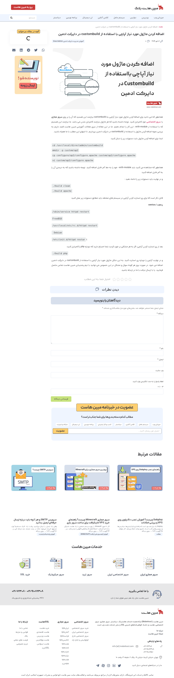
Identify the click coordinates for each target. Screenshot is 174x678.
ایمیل (160, 359)
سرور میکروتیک (56, 574)
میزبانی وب (159, 17)
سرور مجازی (56, 117)
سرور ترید (87, 574)
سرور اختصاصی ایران (118, 574)
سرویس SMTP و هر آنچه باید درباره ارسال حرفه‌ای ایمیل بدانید (35, 521)
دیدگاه (160, 313)
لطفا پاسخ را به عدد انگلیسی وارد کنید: (148, 381)
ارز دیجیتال (87, 17)
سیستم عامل (119, 17)
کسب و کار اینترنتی (104, 424)
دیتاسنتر (57, 17)
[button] (43, 50)
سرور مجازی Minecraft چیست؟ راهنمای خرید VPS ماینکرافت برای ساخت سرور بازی (88, 521)
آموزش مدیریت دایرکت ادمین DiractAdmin (68, 41)
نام (161, 348)
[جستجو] (11, 17)
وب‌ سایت (159, 370)
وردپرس (145, 17)
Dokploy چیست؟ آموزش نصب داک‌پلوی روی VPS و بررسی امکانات (140, 521)
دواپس (133, 17)
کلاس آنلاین (103, 17)
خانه (161, 27)
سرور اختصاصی (153, 122)
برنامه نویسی (71, 17)
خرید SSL (25, 574)
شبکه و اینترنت (62, 424)
